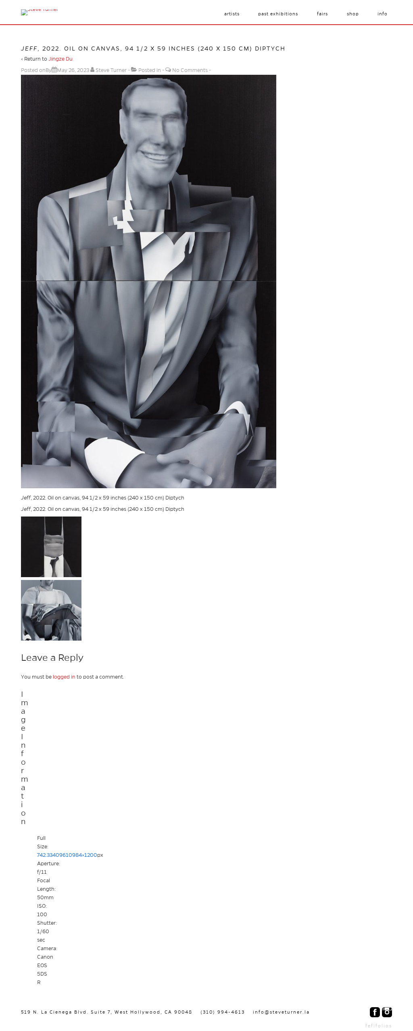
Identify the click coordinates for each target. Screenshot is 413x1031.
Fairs (322, 13)
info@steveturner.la (281, 1012)
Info (383, 13)
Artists (232, 13)
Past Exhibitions (278, 13)
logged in (64, 677)
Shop (353, 13)
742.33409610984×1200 (67, 855)
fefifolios (378, 1025)
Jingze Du (60, 59)
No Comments (190, 70)
